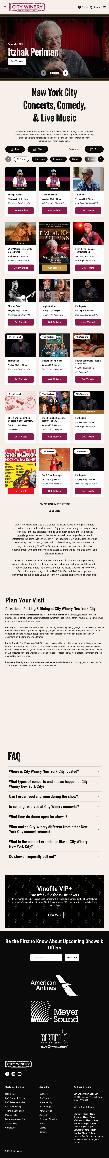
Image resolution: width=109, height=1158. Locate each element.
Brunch (75, 159)
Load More (54, 510)
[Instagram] (13, 1074)
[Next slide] (101, 159)
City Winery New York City (28, 524)
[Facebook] (7, 1074)
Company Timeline (48, 1119)
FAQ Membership (13, 1106)
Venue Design (45, 1111)
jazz (34, 531)
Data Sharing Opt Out (15, 1119)
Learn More (54, 915)
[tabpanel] (54, 47)
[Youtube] (20, 1074)
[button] (5, 7)
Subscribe (72, 957)
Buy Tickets (17, 61)
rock (18, 531)
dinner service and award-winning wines (54, 549)
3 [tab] (55, 73)
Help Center (10, 1094)
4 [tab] (57, 73)
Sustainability (45, 1102)
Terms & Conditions (14, 1111)
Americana (40, 159)
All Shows (21, 159)
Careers (43, 1132)
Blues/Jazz (58, 159)
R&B (24, 531)
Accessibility (11, 1123)
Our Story (43, 1094)
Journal (43, 1115)
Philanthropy (45, 1106)
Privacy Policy (11, 1115)
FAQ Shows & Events (15, 1098)
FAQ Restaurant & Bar (15, 1102)
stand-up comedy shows (62, 531)
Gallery (42, 1128)
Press (42, 1123)
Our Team (44, 1098)
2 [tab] (53, 73)
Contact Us (10, 1128)
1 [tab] (51, 73)
